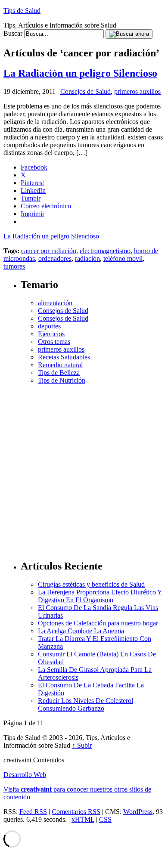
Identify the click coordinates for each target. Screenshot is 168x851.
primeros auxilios (137, 91)
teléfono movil (123, 258)
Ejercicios (51, 333)
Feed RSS (33, 811)
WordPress (137, 811)
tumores (14, 266)
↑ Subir (82, 745)
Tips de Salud (21, 10)
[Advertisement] (84, 468)
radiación (87, 258)
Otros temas (54, 341)
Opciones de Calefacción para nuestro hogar (98, 623)
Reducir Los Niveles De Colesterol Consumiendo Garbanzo (85, 704)
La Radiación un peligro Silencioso (80, 73)
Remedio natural (60, 364)
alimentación (55, 302)
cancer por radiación (48, 250)
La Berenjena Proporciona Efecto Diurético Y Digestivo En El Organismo (100, 595)
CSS (105, 819)
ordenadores (55, 258)
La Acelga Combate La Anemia (81, 630)
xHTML (83, 819)
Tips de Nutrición (61, 380)
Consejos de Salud (85, 91)
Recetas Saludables (64, 357)
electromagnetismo (105, 250)
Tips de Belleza (59, 372)
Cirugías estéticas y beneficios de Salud (91, 584)
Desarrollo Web (24, 774)
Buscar (12, 33)
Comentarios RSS (76, 811)
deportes (49, 326)
